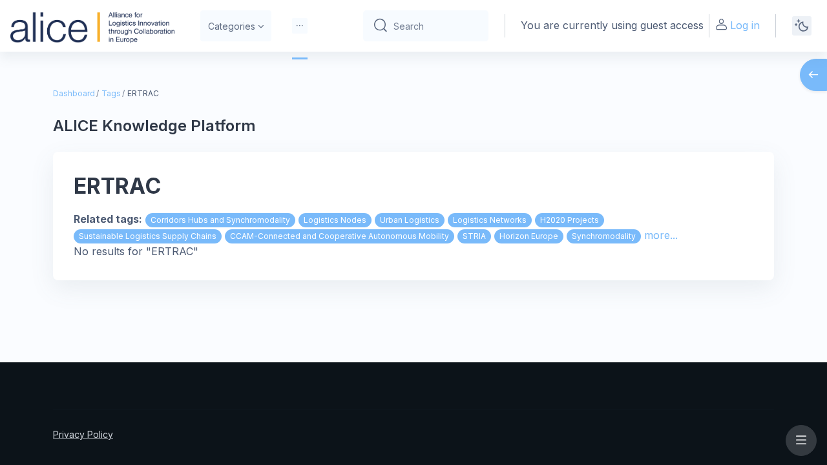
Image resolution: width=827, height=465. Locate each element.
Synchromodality (604, 236)
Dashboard (74, 93)
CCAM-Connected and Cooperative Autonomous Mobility (339, 236)
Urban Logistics (409, 220)
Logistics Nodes (335, 220)
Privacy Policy (83, 434)
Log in (745, 25)
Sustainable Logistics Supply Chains (147, 236)
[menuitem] (300, 26)
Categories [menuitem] (231, 26)
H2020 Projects (569, 220)
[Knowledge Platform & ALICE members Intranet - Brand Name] (92, 26)
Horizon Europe (528, 236)
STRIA (474, 236)
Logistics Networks (490, 220)
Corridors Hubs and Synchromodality (220, 220)
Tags (111, 93)
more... (661, 235)
